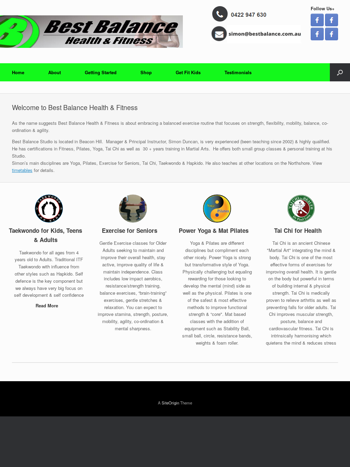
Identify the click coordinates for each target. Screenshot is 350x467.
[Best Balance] (123, 31)
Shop (146, 72)
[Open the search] (340, 72)
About (54, 72)
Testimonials (238, 72)
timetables (22, 170)
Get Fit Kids (188, 72)
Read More (47, 305)
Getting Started (101, 72)
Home (18, 72)
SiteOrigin (170, 402)
